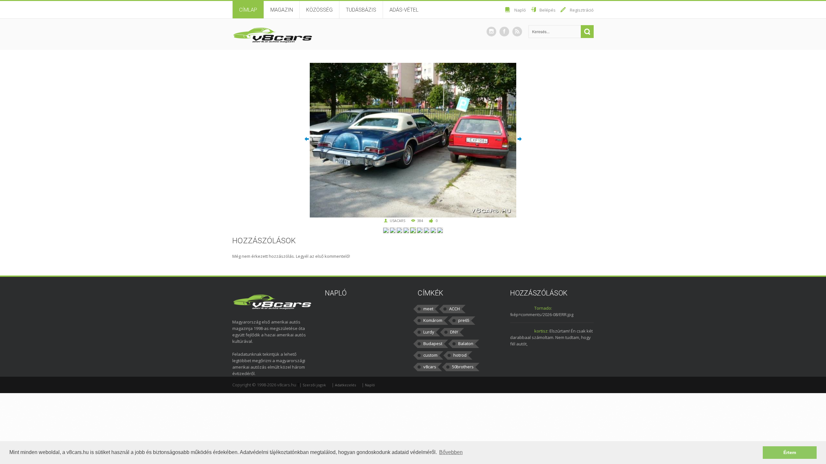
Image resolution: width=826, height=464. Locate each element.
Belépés (547, 10)
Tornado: (543, 308)
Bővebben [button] (451, 452)
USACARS (397, 220)
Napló (520, 10)
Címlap (248, 10)
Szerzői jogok (314, 384)
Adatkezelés (345, 384)
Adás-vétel (403, 10)
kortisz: (541, 331)
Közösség (319, 10)
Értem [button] (789, 452)
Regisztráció (582, 10)
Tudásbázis (361, 10)
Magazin (281, 10)
